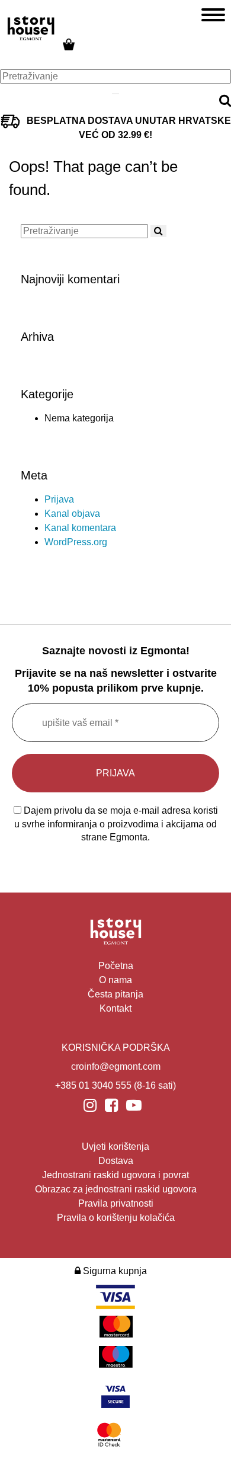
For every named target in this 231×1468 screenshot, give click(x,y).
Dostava (115, 1161)
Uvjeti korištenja (115, 1146)
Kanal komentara (80, 528)
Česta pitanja (115, 994)
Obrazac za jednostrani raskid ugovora (116, 1189)
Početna (115, 966)
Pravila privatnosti (115, 1203)
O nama (115, 980)
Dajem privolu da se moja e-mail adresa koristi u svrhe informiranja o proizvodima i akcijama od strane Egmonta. (116, 823)
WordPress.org (75, 542)
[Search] (115, 93)
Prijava (59, 499)
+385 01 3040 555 (93, 1085)
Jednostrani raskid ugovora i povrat (115, 1175)
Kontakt (115, 1008)
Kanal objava (72, 513)
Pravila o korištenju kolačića (116, 1218)
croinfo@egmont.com (116, 1066)
